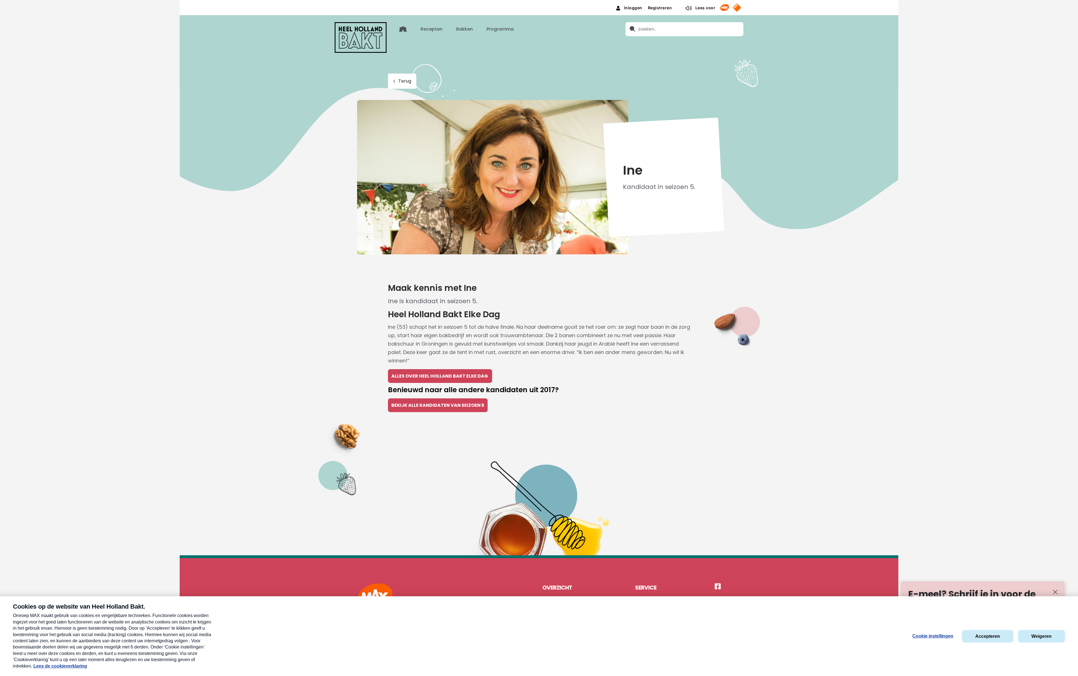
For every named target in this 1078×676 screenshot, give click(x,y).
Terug (404, 81)
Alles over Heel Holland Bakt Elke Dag (440, 376)
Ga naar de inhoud (539, 4)
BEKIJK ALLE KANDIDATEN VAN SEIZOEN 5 (437, 405)
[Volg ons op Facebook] (718, 586)
